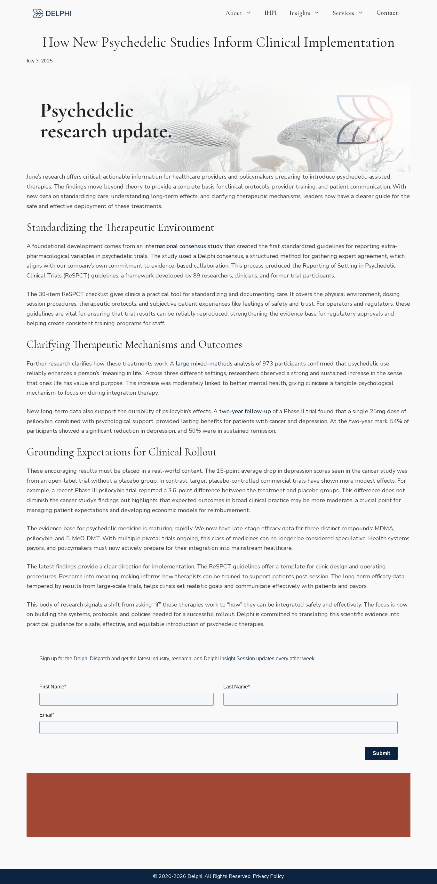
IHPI (271, 13)
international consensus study (183, 246)
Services (343, 13)
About (234, 13)
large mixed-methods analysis (215, 363)
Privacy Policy (268, 876)
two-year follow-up (245, 411)
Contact (387, 13)
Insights (300, 13)
